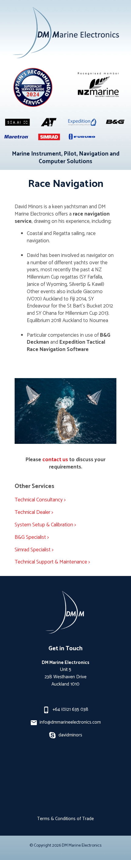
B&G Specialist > (32, 537)
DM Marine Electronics (81, 845)
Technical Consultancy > (40, 500)
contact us (55, 459)
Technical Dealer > (34, 512)
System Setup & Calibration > (45, 525)
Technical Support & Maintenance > (52, 562)
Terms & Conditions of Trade (65, 819)
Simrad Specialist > (34, 550)
